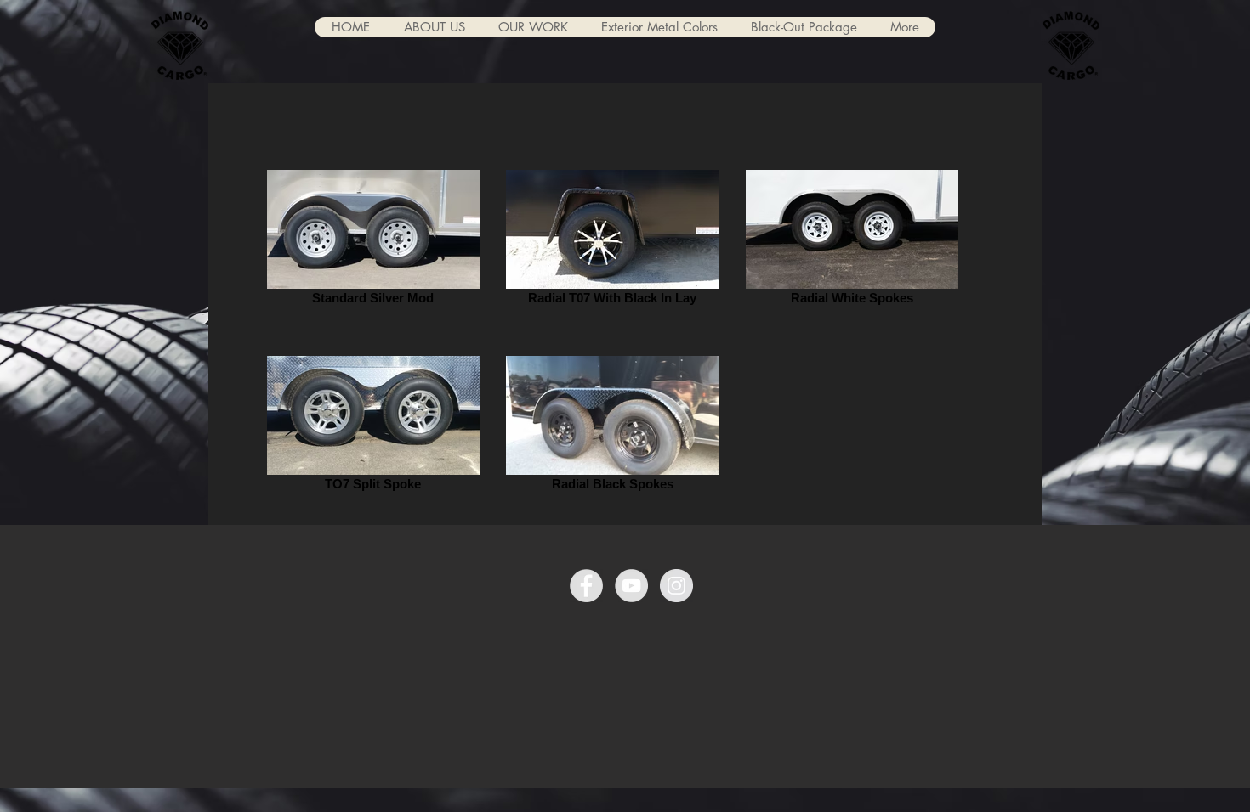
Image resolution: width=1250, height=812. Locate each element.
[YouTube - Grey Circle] (631, 585)
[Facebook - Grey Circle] (586, 585)
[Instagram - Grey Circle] (676, 585)
